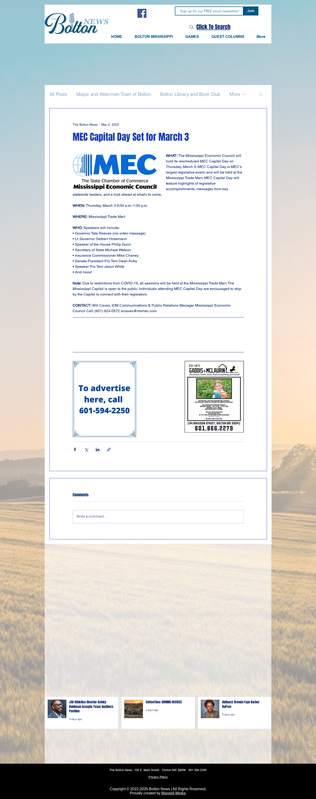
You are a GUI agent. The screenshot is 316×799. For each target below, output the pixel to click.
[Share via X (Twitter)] (86, 449)
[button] (192, 36)
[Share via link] (109, 449)
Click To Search (213, 27)
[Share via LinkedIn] (97, 449)
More (234, 94)
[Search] (191, 27)
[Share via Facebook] (75, 449)
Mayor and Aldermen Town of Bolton (113, 94)
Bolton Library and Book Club (190, 94)
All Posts (58, 94)
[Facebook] (141, 13)
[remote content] (158, 334)
